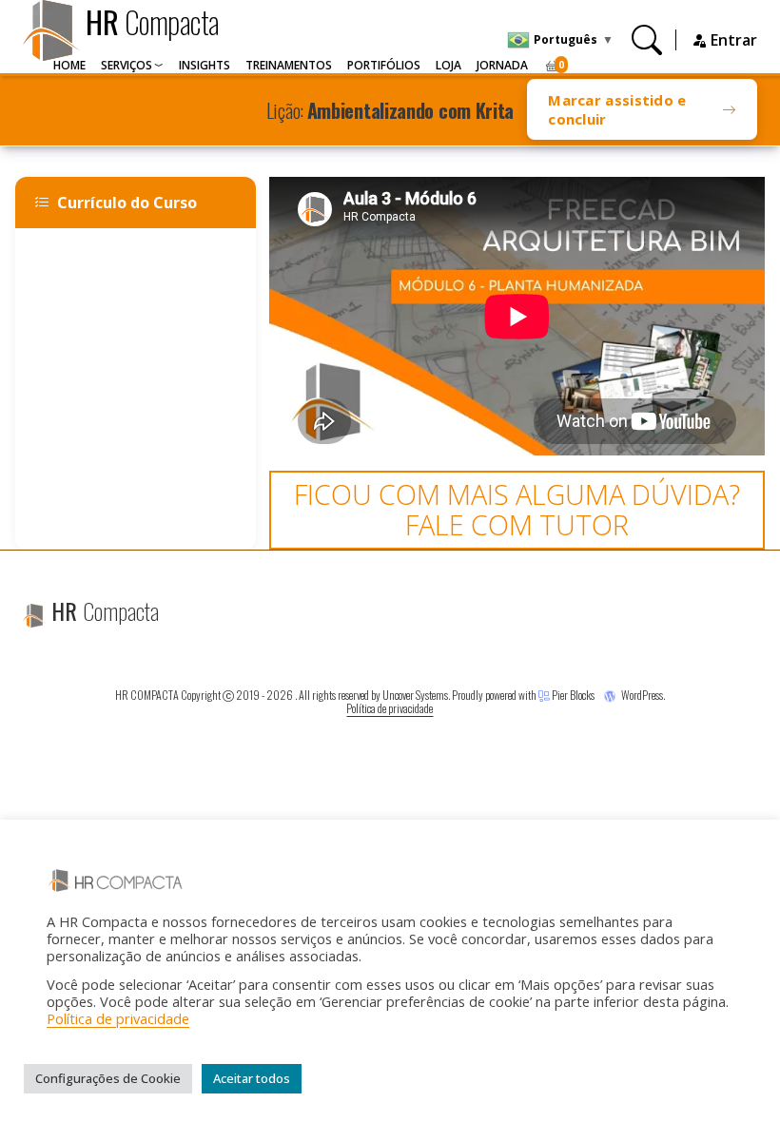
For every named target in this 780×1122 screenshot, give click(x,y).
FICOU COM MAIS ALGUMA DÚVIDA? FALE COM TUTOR (517, 509)
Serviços (126, 65)
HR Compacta (147, 695)
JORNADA (502, 65)
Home (69, 65)
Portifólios (383, 65)
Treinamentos (288, 65)
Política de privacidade (389, 708)
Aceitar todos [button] (251, 1078)
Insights (204, 65)
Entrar (732, 39)
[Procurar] (647, 39)
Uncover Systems (415, 695)
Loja (448, 65)
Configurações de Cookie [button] (108, 1078)
